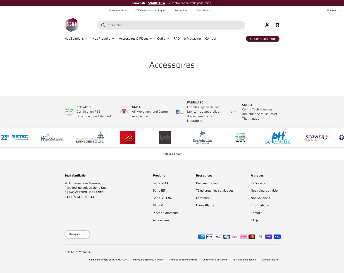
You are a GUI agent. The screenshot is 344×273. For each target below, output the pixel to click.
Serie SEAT (160, 183)
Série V (158, 205)
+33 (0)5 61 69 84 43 (79, 196)
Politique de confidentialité (183, 260)
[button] (277, 25)
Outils (161, 38)
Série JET (159, 190)
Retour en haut (172, 154)
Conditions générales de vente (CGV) (108, 260)
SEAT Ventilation (82, 252)
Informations (260, 205)
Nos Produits (101, 38)
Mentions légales (271, 260)
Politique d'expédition (244, 260)
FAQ (177, 38)
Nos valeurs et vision (265, 190)
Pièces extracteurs (165, 213)
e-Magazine (192, 38)
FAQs (254, 220)
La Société (258, 183)
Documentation (117, 10)
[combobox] (171, 24)
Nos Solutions (74, 38)
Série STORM (162, 198)
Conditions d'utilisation (215, 260)
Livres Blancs (203, 10)
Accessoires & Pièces (133, 38)
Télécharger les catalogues (150, 10)
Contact (210, 38)
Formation (181, 10)
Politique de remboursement (148, 260)
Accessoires (161, 220)
